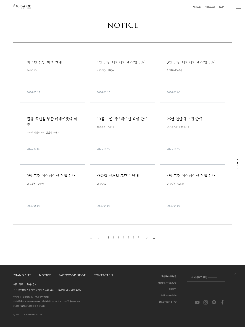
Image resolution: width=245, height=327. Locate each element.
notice (45, 275)
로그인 (222, 7)
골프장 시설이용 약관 (167, 301)
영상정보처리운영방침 (167, 282)
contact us (103, 275)
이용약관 (172, 288)
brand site (22, 275)
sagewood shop (72, 275)
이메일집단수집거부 (168, 295)
